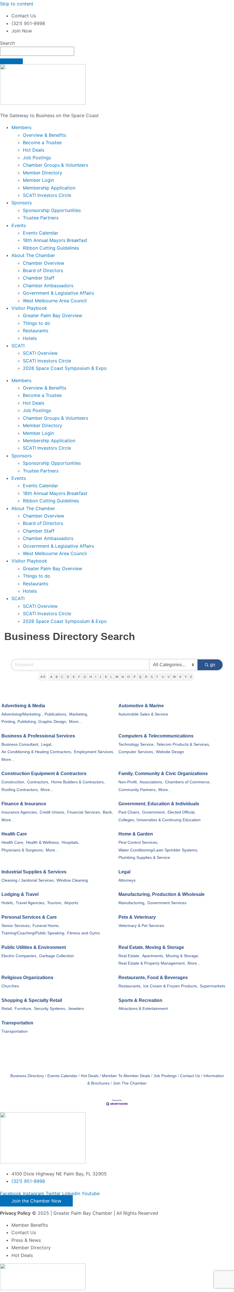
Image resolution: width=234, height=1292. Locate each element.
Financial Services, (84, 812)
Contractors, (38, 782)
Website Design (170, 752)
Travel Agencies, (30, 903)
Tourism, (54, 903)
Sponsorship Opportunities (52, 210)
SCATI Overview (40, 353)
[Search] (11, 61)
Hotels (30, 338)
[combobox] (37, 51)
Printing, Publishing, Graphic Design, (34, 722)
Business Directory (27, 1076)
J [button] (100, 676)
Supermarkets (212, 986)
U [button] (163, 676)
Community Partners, (137, 790)
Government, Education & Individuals (158, 803)
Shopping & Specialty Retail (31, 1000)
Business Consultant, (20, 744)
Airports (71, 903)
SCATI (18, 346)
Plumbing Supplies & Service (144, 857)
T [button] (157, 676)
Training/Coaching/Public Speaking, (33, 933)
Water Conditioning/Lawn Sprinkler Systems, (158, 850)
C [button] (62, 676)
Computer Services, (136, 752)
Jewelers (76, 1008)
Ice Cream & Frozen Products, (170, 986)
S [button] (152, 676)
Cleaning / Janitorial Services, (28, 880)
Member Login (38, 180)
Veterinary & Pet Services (141, 926)
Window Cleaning (72, 880)
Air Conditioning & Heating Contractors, (36, 752)
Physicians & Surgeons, (22, 850)
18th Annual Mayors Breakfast (55, 240)
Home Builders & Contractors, (78, 782)
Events (18, 225)
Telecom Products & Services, (183, 744)
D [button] (68, 676)
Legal (124, 871)
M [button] (117, 676)
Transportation (17, 1022)
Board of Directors (43, 270)
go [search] (212, 664)
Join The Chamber (130, 1083)
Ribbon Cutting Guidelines (51, 248)
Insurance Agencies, (19, 812)
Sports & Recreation (140, 1000)
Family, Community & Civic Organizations (163, 773)
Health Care (14, 834)
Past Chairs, (129, 812)
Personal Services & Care (29, 917)
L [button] (111, 676)
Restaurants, (130, 986)
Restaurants (35, 330)
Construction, (13, 782)
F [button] (79, 676)
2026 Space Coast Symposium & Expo (65, 368)
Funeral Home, (46, 926)
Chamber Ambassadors (48, 285)
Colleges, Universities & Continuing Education (159, 820)
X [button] (180, 676)
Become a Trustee (42, 142)
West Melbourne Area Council (55, 300)
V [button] (169, 676)
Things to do (36, 323)
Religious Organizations (27, 977)
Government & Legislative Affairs (58, 293)
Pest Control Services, (138, 842)
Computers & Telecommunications (155, 735)
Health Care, (12, 842)
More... (75, 722)
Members (21, 127)
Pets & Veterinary (137, 917)
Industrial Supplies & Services (33, 871)
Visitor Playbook (29, 308)
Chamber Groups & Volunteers (55, 165)
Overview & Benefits (44, 135)
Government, (154, 812)
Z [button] (191, 676)
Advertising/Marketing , (22, 714)
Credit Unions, (52, 812)
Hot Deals (33, 150)
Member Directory (42, 173)
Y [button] (186, 676)
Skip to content (16, 4)
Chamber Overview (43, 263)
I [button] (95, 676)
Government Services (166, 903)
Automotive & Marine (141, 705)
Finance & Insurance (23, 803)
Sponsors (21, 202)
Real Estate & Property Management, (152, 963)
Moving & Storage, (182, 956)
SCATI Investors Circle (47, 195)
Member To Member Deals (126, 1076)
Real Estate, (129, 956)
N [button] (123, 676)
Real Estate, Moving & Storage (151, 947)
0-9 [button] (43, 676)
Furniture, (23, 1008)
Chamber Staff (39, 278)
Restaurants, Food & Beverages (153, 977)
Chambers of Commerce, (188, 782)
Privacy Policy (15, 1213)
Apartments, (153, 956)
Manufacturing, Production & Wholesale (161, 894)
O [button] (128, 676)
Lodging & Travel (20, 894)
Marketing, (78, 714)
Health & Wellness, (43, 842)
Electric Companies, (19, 956)
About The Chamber (33, 255)
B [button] (57, 676)
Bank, (108, 812)
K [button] (106, 676)
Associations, (151, 782)
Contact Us (190, 1076)
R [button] (146, 676)
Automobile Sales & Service (143, 714)
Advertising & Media (23, 705)
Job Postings (37, 157)
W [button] (174, 676)
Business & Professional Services (38, 735)
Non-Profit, (128, 782)
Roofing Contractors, (20, 790)
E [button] (74, 676)
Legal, (46, 744)
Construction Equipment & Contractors (43, 773)
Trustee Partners (40, 218)
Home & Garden (135, 834)
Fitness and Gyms (83, 933)
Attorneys (127, 880)
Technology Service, (136, 744)
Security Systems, (50, 1008)
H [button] (91, 676)
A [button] (51, 676)
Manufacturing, (132, 903)
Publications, (56, 714)
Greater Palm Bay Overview (52, 315)
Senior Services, (16, 926)
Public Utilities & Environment (33, 947)
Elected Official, (181, 812)
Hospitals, (70, 842)
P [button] (135, 676)
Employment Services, (94, 752)
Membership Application (49, 188)
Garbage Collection (56, 956)
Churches (10, 986)
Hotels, (7, 903)
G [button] (85, 676)
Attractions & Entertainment (143, 1008)
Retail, (7, 1008)
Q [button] (140, 676)
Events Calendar (40, 233)
